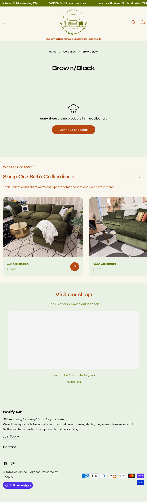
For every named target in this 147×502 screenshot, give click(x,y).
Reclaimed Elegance (26, 472)
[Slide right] (139, 177)
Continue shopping (74, 130)
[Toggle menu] (4, 22)
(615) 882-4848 (73, 382)
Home (52, 51)
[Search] (133, 22)
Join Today (11, 436)
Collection (69, 51)
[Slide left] (128, 177)
